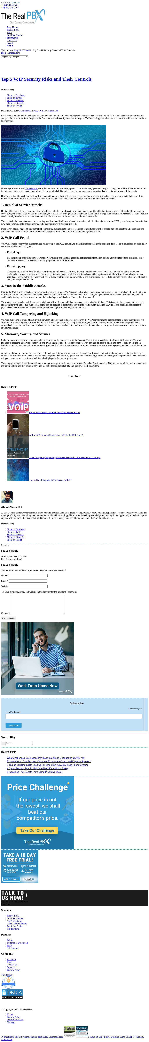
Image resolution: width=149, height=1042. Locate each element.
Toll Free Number (15, 918)
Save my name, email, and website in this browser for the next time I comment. (41, 592)
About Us (11, 959)
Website (4, 586)
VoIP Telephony (14, 921)
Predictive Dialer (14, 926)
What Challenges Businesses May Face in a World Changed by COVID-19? (46, 757)
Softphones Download (17, 942)
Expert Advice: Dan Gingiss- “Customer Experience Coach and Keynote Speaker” (49, 761)
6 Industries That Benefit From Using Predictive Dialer (34, 772)
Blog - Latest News (10, 53)
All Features (12, 948)
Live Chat (5, 904)
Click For (10, 2)
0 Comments (24, 110)
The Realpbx (7, 975)
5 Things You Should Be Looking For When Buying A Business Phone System (47, 764)
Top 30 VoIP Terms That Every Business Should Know (54, 412)
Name (4, 575)
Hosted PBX (13, 915)
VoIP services (31, 188)
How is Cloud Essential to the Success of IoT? (50, 480)
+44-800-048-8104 (10, 7)
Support (10, 967)
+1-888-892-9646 (9, 5)
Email (4, 581)
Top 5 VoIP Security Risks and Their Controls (46, 79)
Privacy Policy (13, 970)
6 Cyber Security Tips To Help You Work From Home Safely (37, 768)
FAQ (9, 945)
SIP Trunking (13, 929)
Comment (5, 613)
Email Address (13, 712)
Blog (9, 962)
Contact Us (12, 964)
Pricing (10, 940)
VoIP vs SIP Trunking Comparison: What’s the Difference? (56, 435)
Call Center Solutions (17, 923)
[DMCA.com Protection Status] (12, 999)
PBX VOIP (25, 50)
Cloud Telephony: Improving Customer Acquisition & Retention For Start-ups (64, 457)
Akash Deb (53, 110)
